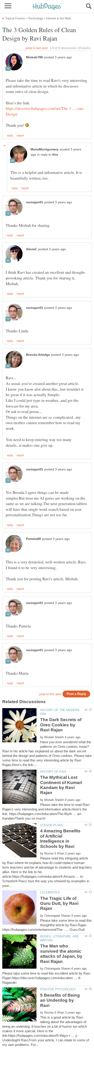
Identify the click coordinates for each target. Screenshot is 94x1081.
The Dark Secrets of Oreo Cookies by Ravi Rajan (60, 724)
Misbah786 (34, 57)
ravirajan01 (34, 202)
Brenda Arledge (38, 354)
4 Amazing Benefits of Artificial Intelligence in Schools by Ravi (60, 838)
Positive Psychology (58, 989)
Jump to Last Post (37, 48)
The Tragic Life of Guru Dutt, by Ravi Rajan (59, 903)
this (55, 154)
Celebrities (50, 892)
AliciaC (31, 249)
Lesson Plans (51, 825)
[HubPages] (47, 7)
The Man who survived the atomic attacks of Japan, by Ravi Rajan (61, 954)
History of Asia (53, 771)
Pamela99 (33, 539)
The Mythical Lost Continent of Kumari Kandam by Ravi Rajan (61, 785)
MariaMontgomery (45, 149)
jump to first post (50, 694)
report (20, 135)
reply (10, 135)
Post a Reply (76, 694)
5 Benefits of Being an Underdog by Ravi (60, 1000)
